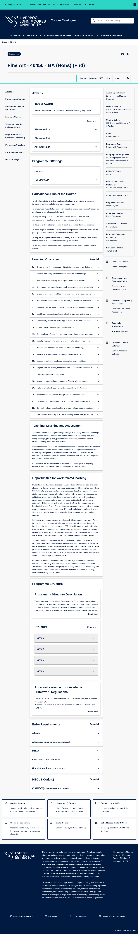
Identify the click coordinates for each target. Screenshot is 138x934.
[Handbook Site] (19, 856)
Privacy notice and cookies (113, 916)
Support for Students (83, 35)
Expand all (92, 121)
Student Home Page (37, 5)
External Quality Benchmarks (57, 35)
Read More (93, 614)
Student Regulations (60, 5)
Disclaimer (52, 916)
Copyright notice (80, 916)
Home (4, 42)
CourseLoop (130, 930)
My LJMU (78, 5)
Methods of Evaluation (111, 35)
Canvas (91, 5)
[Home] (25, 22)
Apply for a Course (15, 5)
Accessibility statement (23, 916)
